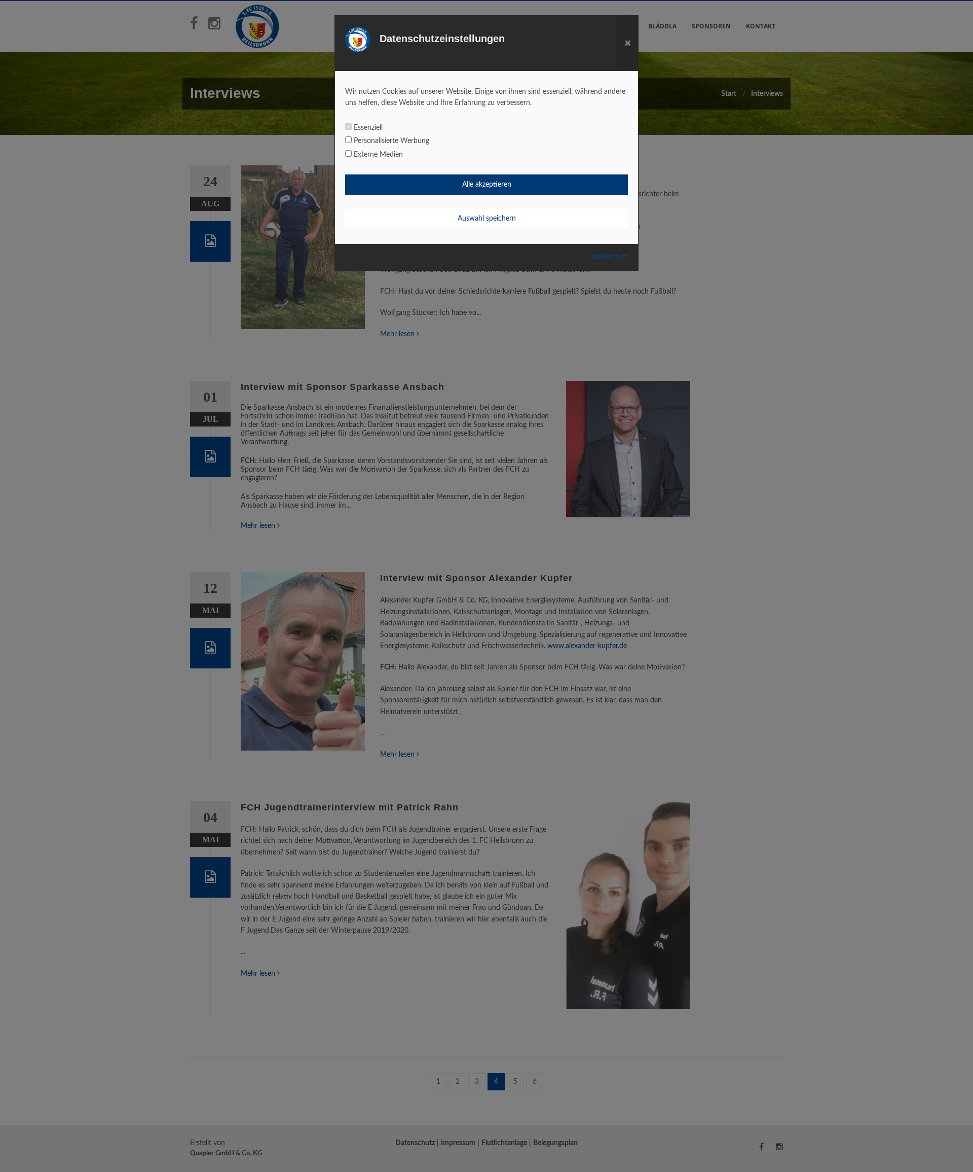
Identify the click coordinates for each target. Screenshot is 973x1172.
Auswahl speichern (487, 218)
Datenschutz (608, 257)
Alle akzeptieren (486, 184)
